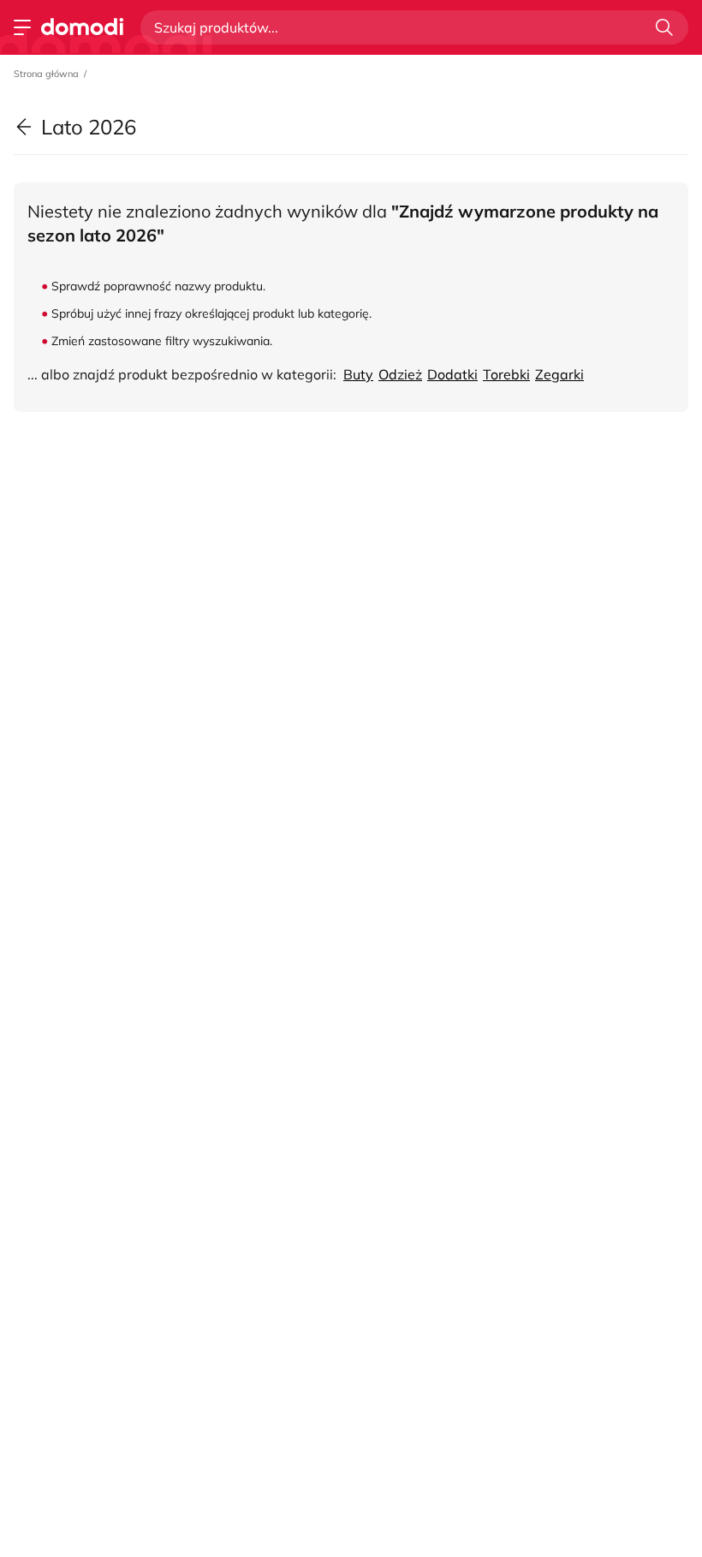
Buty (358, 374)
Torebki (506, 374)
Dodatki (452, 374)
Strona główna (46, 74)
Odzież (400, 374)
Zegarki (559, 374)
